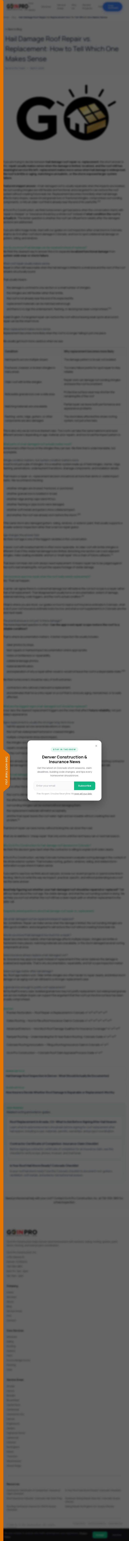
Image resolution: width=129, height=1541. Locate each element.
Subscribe (84, 785)
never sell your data (83, 793)
